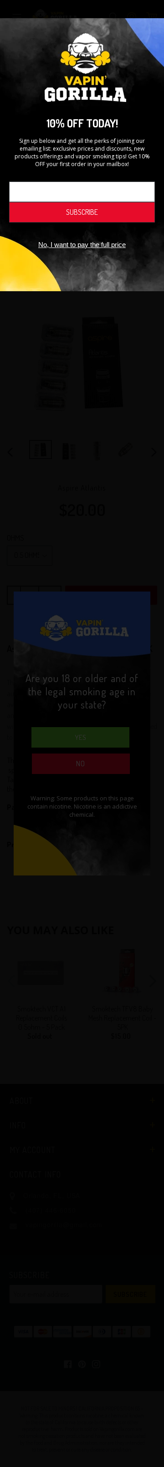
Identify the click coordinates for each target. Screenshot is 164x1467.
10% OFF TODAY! (82, 123)
